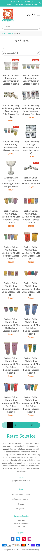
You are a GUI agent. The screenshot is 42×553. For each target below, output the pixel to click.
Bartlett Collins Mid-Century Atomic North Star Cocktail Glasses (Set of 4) (11, 216)
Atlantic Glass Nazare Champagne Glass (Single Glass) (11, 182)
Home (3, 34)
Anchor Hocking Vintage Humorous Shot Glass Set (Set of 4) (31, 147)
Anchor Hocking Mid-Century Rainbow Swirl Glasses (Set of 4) (11, 146)
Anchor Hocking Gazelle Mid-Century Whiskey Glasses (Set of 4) (31, 80)
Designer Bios (21, 508)
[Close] (39, 2)
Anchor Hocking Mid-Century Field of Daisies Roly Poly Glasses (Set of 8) (11, 111)
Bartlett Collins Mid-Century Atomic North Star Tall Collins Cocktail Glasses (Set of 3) (31, 366)
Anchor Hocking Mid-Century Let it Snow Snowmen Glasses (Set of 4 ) (31, 110)
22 (32, 425)
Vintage (18, 34)
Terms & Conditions (21, 523)
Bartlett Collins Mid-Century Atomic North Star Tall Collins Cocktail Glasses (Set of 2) (31, 327)
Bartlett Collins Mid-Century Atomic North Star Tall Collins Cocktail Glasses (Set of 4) (11, 405)
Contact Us (21, 520)
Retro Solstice (21, 436)
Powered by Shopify (32, 550)
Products (10, 34)
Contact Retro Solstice (21, 494)
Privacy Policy (21, 526)
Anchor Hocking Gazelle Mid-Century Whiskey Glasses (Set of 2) (11, 80)
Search (21, 504)
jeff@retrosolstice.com (21, 480)
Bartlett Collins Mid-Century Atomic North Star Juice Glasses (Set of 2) (31, 252)
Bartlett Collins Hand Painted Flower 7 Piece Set (31, 180)
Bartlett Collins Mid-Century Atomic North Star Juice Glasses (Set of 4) (11, 289)
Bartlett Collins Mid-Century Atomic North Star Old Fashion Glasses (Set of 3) (11, 325)
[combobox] (17, 27)
